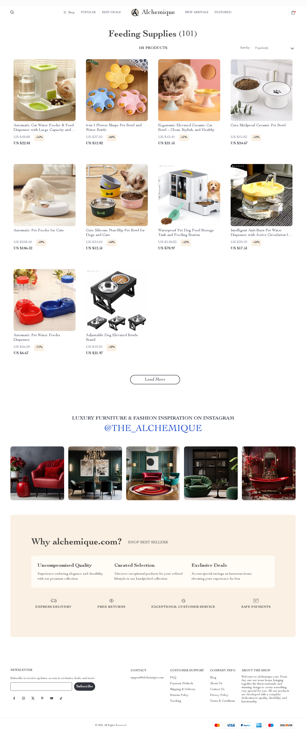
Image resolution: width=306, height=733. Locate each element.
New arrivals (196, 12)
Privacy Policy (219, 695)
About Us (216, 683)
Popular (88, 12)
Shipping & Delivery (182, 689)
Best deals (111, 12)
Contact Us (217, 689)
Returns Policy (179, 695)
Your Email (22, 686)
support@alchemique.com (147, 677)
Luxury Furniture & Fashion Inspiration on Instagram (153, 418)
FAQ (173, 677)
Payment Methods (181, 683)
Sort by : (245, 47)
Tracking (175, 701)
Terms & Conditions (222, 701)
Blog (213, 677)
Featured (223, 12)
